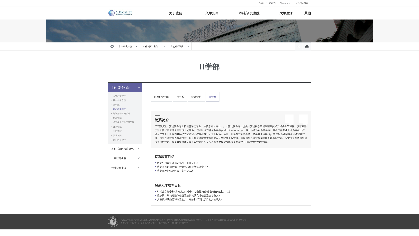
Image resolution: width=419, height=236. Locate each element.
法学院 (116, 104)
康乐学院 (117, 117)
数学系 (180, 96)
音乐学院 (117, 135)
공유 (299, 46)
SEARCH (272, 3)
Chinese (284, 3)
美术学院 (117, 130)
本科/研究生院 (249, 12)
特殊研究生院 (118, 167)
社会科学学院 (119, 100)
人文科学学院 (119, 95)
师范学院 (117, 126)
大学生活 (286, 12)
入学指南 (212, 12)
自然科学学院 (177, 46)
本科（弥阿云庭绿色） (123, 148)
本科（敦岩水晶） (151, 46)
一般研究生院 (118, 158)
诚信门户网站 (302, 3)
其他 (307, 12)
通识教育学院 (119, 139)
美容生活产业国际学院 (123, 122)
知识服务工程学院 (121, 113)
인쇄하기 (307, 46)
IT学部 (212, 96)
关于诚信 (175, 12)
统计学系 (196, 96)
